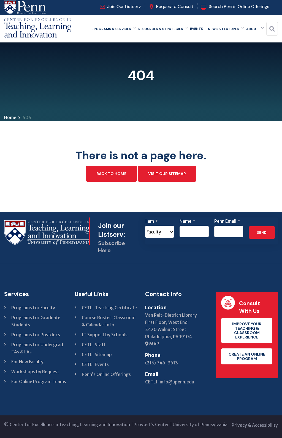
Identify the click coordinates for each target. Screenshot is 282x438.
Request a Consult (174, 6)
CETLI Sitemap (97, 354)
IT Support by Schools (105, 334)
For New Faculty (27, 361)
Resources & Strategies (160, 29)
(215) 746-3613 (161, 363)
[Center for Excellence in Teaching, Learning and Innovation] (37, 26)
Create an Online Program (247, 356)
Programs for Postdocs (35, 334)
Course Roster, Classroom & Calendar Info (108, 321)
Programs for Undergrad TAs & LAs (37, 348)
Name (187, 221)
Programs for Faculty (33, 307)
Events (196, 28)
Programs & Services (111, 29)
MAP (153, 343)
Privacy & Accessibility (255, 425)
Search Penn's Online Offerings (239, 6)
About (252, 29)
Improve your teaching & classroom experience (246, 330)
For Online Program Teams (38, 381)
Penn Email (227, 221)
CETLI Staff (93, 344)
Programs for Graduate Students (35, 321)
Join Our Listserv (124, 6)
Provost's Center (151, 424)
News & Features (223, 29)
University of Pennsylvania (200, 424)
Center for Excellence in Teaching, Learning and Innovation (70, 424)
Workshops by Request (35, 371)
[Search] (272, 29)
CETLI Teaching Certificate (109, 307)
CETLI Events (95, 364)
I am (151, 221)
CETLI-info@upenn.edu (169, 382)
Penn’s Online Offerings (106, 374)
